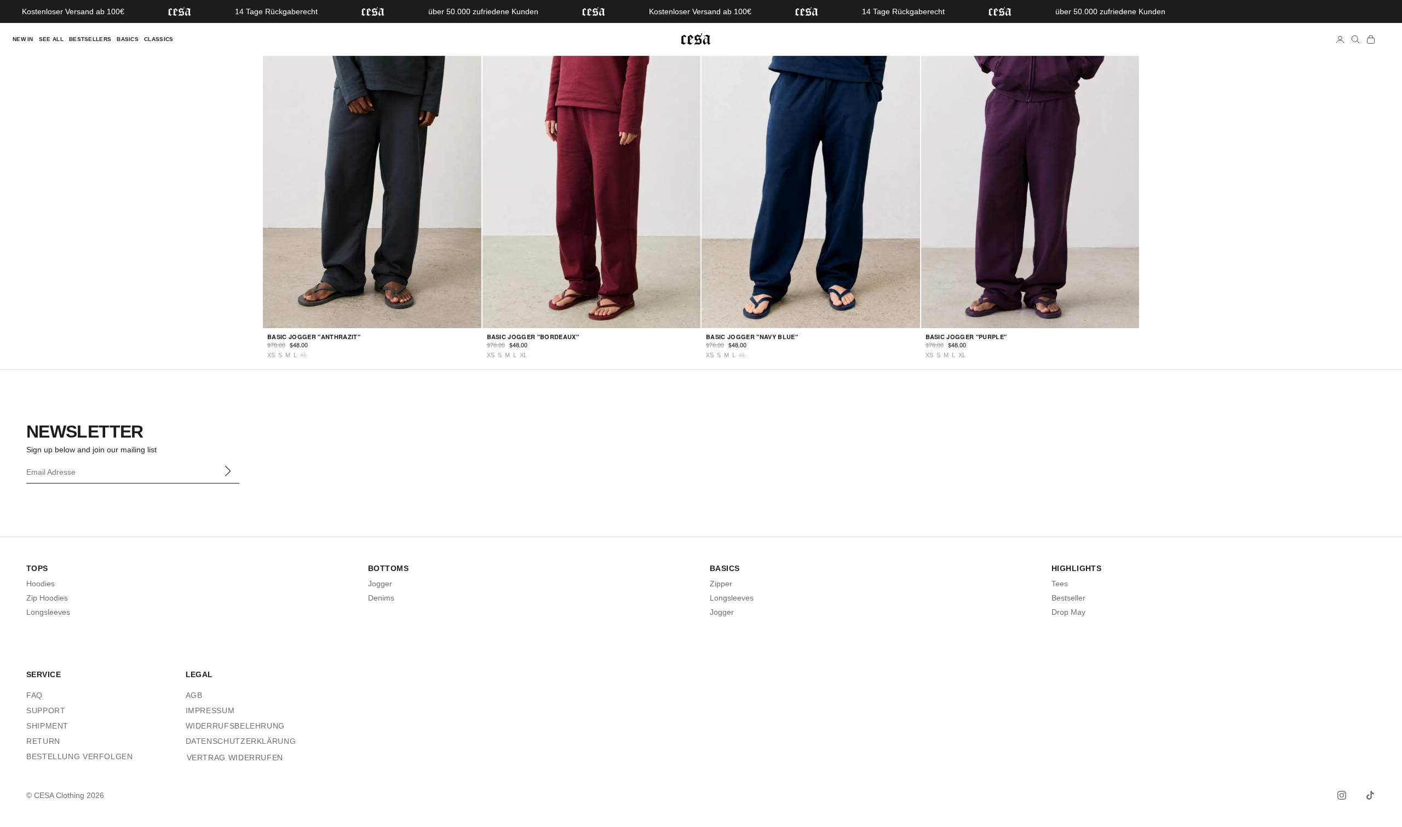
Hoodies (40, 583)
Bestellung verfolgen (79, 756)
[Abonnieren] (227, 471)
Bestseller (1068, 597)
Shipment (47, 725)
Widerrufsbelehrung (235, 725)
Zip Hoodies (47, 597)
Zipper (721, 583)
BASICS (128, 39)
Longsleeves (48, 612)
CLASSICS (158, 39)
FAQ (34, 695)
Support (45, 710)
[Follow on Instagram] (1341, 795)
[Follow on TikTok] (1370, 795)
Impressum (210, 710)
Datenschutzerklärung (241, 741)
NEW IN (23, 39)
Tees (1060, 583)
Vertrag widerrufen (235, 757)
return (43, 741)
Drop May (1068, 612)
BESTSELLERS (90, 39)
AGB (194, 695)
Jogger (380, 583)
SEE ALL (51, 39)
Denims (381, 597)
